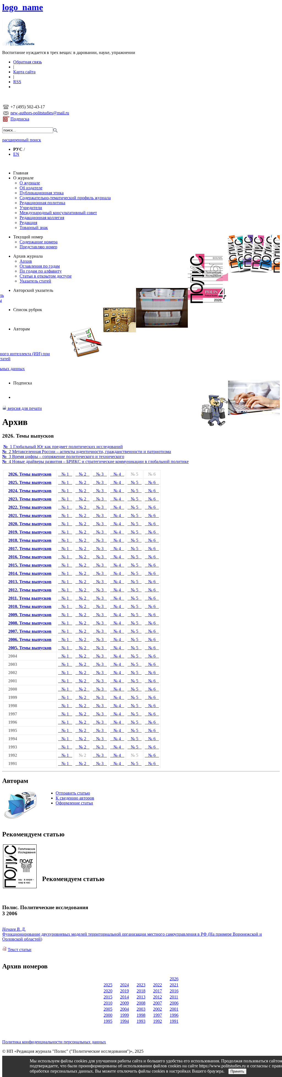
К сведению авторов (75, 798)
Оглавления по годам (40, 266)
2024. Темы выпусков (29, 490)
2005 (108, 1009)
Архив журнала (28, 256)
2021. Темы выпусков (29, 515)
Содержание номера (39, 241)
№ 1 (65, 474)
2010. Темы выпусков (29, 606)
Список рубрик (27, 309)
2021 (174, 984)
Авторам (21, 329)
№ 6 (152, 482)
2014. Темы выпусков (29, 573)
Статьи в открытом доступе (46, 276)
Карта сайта (24, 71)
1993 (141, 1021)
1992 (157, 1021)
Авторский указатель (33, 290)
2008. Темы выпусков (29, 623)
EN (16, 154)
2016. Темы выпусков (29, 556)
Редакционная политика (42, 202)
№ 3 (100, 474)
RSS (17, 81)
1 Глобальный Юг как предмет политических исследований (63, 446)
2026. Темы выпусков (29, 474)
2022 (157, 984)
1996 (174, 1015)
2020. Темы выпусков (29, 523)
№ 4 (117, 474)
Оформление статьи (74, 803)
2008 (141, 1003)
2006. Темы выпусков (29, 639)
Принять (237, 1071)
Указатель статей (35, 281)
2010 (108, 1003)
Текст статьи (19, 949)
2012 (157, 997)
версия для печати (24, 408)
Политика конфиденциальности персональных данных (54, 1042)
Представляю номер (38, 246)
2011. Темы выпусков (29, 598)
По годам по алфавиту (41, 271)
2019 (124, 991)
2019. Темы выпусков (29, 532)
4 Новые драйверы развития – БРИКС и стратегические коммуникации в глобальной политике (95, 461)
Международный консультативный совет (58, 212)
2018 (141, 991)
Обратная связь (27, 62)
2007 (157, 1003)
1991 (174, 1021)
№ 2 (82, 474)
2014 (124, 997)
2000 (108, 1015)
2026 (174, 978)
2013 (141, 997)
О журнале (23, 178)
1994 (124, 1021)
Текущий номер (28, 237)
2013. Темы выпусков (29, 581)
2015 (108, 997)
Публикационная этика (42, 192)
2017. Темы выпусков (29, 548)
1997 (157, 1015)
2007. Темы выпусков (29, 631)
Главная (20, 173)
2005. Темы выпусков (29, 647)
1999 (124, 1015)
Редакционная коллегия (42, 217)
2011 (174, 997)
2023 (141, 984)
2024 (124, 984)
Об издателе (31, 187)
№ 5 (135, 482)
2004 (124, 1009)
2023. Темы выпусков (29, 499)
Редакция (28, 222)
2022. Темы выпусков (29, 507)
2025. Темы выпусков (29, 482)
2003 (141, 1009)
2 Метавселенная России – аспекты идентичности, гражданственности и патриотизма (86, 451)
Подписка (19, 119)
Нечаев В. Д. (14, 929)
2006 (174, 1003)
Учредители (31, 207)
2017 (157, 991)
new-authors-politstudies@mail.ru (39, 113)
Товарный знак (34, 227)
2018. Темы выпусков (29, 540)
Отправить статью (73, 793)
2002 (157, 1009)
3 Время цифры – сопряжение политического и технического (63, 456)
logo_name (22, 7)
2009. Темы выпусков (29, 614)
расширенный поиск (21, 140)
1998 (141, 1015)
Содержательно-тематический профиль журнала (65, 197)
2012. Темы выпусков (29, 590)
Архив (26, 261)
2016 (174, 991)
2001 (174, 1009)
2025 (108, 984)
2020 (108, 991)
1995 (108, 1021)
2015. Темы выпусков (29, 565)
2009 (124, 1003)
